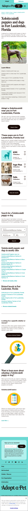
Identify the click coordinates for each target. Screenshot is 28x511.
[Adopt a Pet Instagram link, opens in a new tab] (19, 462)
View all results (14, 192)
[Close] (26, 498)
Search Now (14, 127)
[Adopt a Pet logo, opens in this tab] (14, 489)
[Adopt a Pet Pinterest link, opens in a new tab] (12, 462)
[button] (25, 152)
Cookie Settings (14, 508)
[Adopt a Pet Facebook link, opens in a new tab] (6, 462)
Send (21, 446)
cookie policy (12, 503)
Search (14, 241)
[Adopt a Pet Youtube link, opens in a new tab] (16, 462)
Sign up (18, 6)
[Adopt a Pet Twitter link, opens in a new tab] (9, 462)
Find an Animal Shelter (14, 335)
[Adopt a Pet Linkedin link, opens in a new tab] (22, 462)
